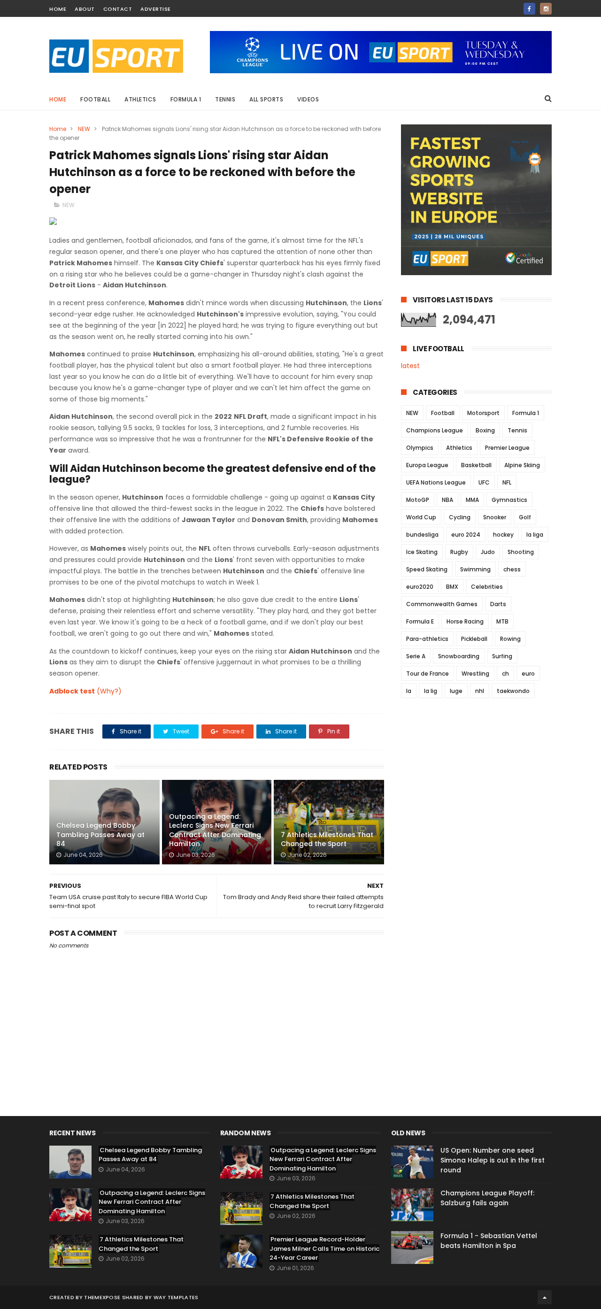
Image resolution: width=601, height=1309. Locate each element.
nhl (479, 691)
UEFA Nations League (436, 482)
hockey (503, 535)
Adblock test (72, 691)
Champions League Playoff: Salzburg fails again (487, 1198)
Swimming (475, 569)
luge (456, 691)
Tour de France (427, 674)
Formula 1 (185, 99)
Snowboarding (458, 656)
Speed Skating (426, 569)
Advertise (155, 9)
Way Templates (176, 1297)
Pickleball (474, 639)
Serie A (415, 656)
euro (528, 674)
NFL (506, 482)
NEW (84, 129)
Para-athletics (427, 639)
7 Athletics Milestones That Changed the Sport (327, 839)
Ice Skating (422, 552)
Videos (308, 99)
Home (57, 99)
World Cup (421, 517)
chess (512, 569)
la (408, 691)
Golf (525, 517)
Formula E (420, 621)
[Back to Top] (545, 1297)
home (57, 9)
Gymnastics (509, 500)
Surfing (502, 656)
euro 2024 (465, 535)
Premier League (507, 448)
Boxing (485, 430)
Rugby (459, 552)
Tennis (225, 99)
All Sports (266, 99)
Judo (488, 552)
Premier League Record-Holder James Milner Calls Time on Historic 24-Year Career (324, 1248)
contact (117, 9)
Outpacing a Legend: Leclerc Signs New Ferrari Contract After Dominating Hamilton (215, 830)
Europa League (427, 465)
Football (95, 99)
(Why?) (109, 691)
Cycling (459, 517)
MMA (472, 500)
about (85, 9)
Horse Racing (465, 621)
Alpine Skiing (522, 465)
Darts (498, 604)
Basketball (476, 465)
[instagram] (546, 9)
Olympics (419, 448)
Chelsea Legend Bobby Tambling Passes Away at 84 (100, 834)
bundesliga (422, 535)
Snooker (494, 517)
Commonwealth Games (442, 604)
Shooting (521, 552)
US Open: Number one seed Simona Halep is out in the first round (492, 1160)
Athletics (140, 99)
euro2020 (419, 587)
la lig (430, 691)
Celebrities (487, 587)
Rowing (510, 639)
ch (505, 674)
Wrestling (475, 674)
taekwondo (513, 691)
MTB (502, 621)
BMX (452, 587)
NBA (447, 500)
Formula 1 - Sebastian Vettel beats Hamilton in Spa (488, 1240)
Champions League (434, 430)
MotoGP (417, 500)
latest (410, 365)
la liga (534, 535)
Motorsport (483, 413)
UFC (484, 482)
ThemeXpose (102, 1297)
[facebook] (529, 9)
